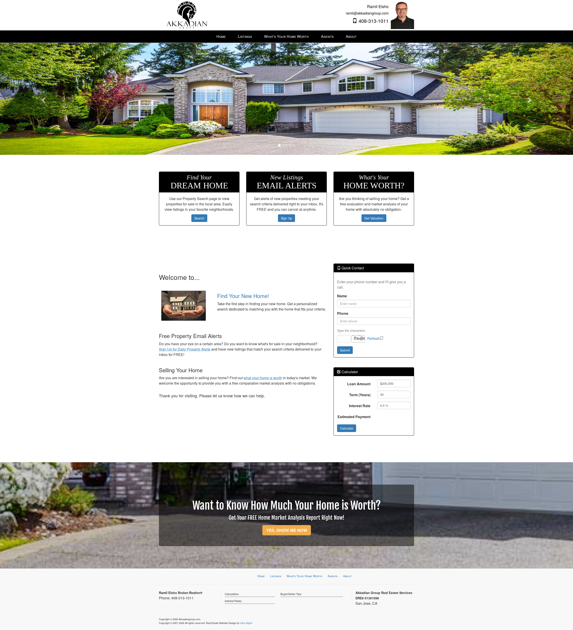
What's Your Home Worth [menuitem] (286, 36)
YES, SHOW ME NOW (286, 530)
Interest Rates (233, 601)
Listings (275, 576)
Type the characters (351, 330)
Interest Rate (359, 405)
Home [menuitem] (221, 36)
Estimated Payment (354, 416)
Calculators (232, 594)
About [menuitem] (351, 36)
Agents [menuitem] (327, 36)
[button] (43, 99)
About (347, 576)
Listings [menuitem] (245, 36)
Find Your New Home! (243, 296)
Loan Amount (358, 383)
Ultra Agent (246, 623)
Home (261, 576)
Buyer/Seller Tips (290, 594)
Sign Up (286, 218)
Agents (333, 576)
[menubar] (286, 36)
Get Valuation (373, 218)
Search (199, 218)
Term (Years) (359, 394)
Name (342, 295)
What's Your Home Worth (304, 576)
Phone (342, 313)
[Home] (187, 14)
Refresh (373, 338)
